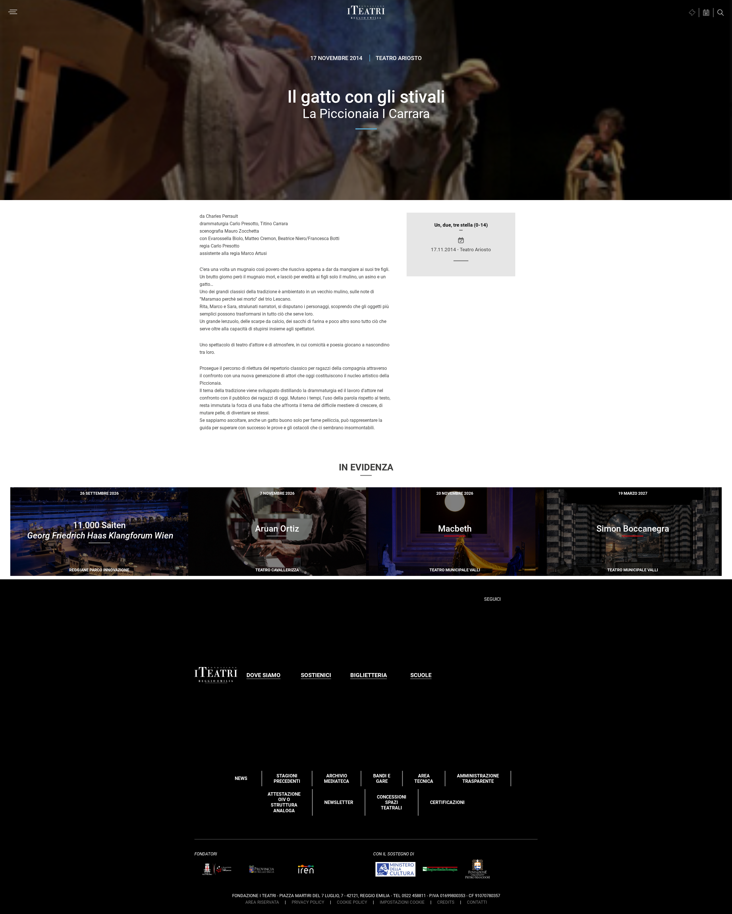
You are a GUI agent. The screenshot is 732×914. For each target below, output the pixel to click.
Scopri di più (119, 572)
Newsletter (338, 802)
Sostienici (316, 675)
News (241, 778)
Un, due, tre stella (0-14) (461, 225)
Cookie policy (352, 902)
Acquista (78, 571)
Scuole (420, 675)
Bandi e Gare (381, 778)
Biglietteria (368, 675)
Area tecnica (423, 778)
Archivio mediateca (336, 778)
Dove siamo (263, 675)
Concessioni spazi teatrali (391, 802)
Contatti (477, 902)
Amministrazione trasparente (478, 778)
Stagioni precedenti (287, 778)
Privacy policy (308, 902)
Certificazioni (447, 802)
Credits (445, 902)
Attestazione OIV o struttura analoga (284, 802)
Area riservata (262, 902)
